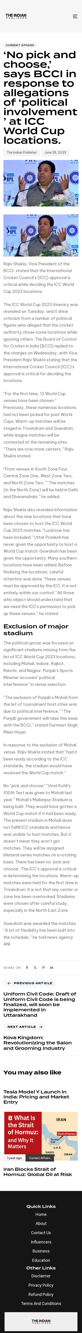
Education (41, 1260)
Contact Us (41, 1232)
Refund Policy (41, 1294)
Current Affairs (20, 45)
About (41, 1223)
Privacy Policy (41, 1285)
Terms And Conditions (41, 1303)
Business (41, 1251)
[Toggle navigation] (65, 16)
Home (41, 1214)
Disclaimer (41, 1276)
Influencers (41, 1242)
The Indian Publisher (22, 152)
